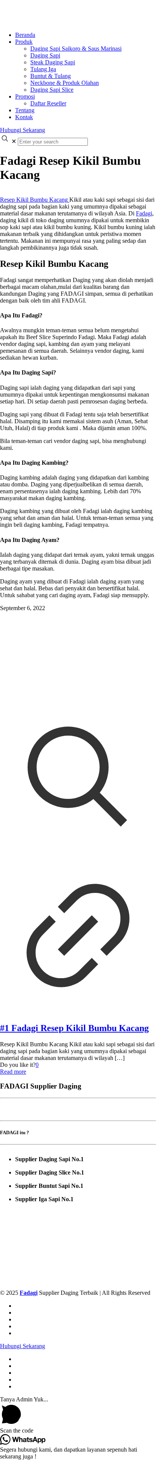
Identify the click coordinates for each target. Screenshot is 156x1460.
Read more (13, 1071)
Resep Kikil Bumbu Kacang (34, 199)
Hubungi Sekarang (22, 130)
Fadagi (144, 213)
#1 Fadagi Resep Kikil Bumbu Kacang (74, 1028)
